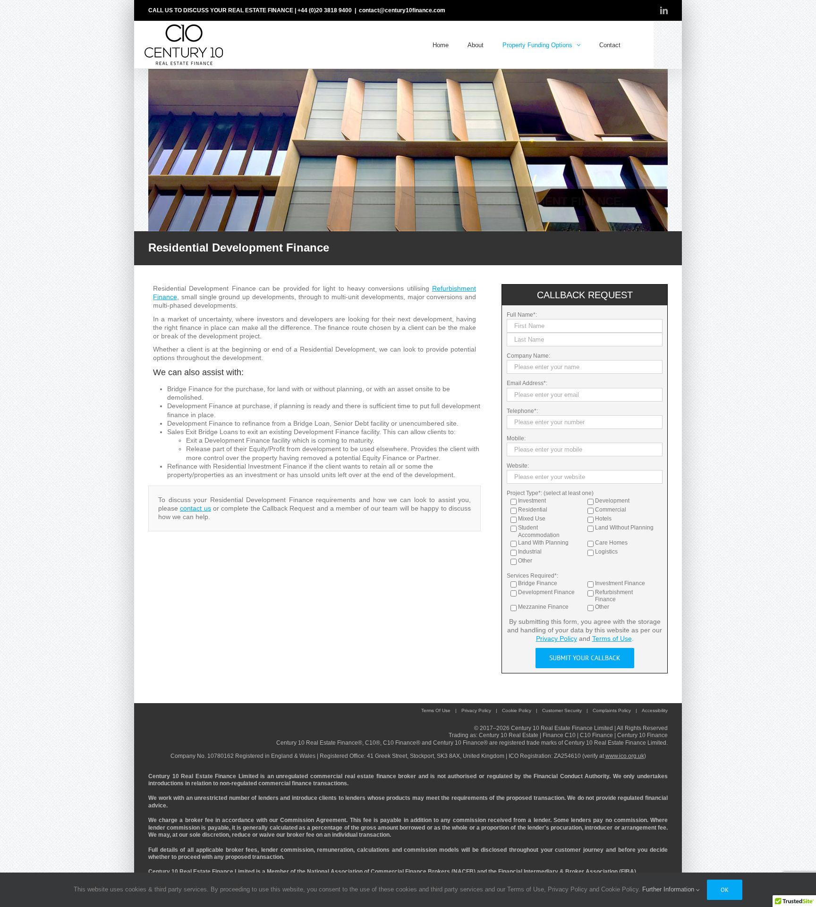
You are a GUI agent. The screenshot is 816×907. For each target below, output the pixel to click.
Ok (725, 890)
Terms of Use (612, 638)
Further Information (669, 889)
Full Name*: (522, 314)
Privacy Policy (556, 638)
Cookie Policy (516, 710)
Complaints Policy (612, 710)
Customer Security (562, 710)
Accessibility (655, 710)
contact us (195, 508)
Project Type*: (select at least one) (550, 493)
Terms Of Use (435, 710)
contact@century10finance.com (402, 10)
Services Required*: (532, 575)
